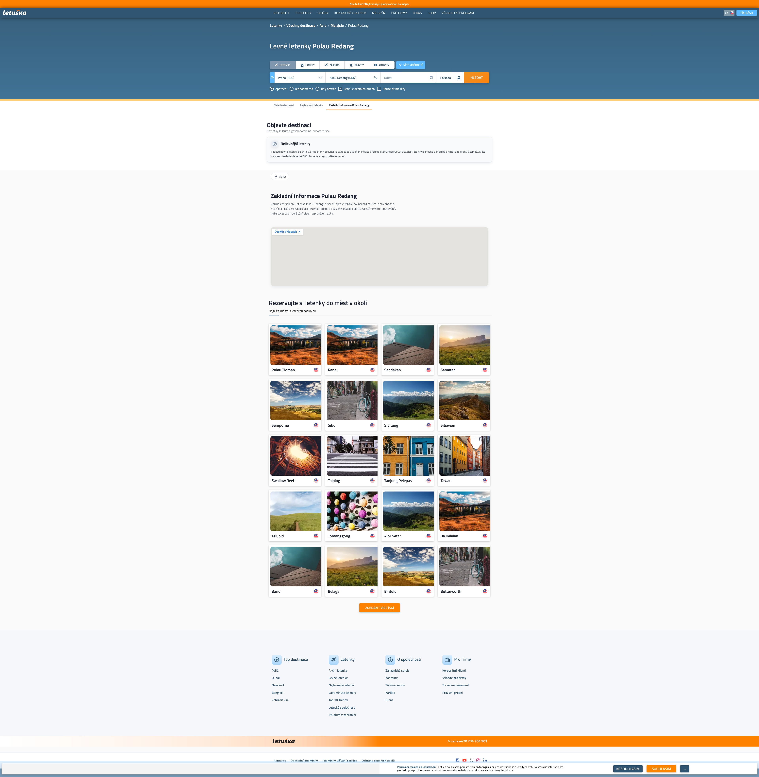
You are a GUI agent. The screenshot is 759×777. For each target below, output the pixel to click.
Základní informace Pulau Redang (349, 105)
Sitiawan (448, 425)
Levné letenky (338, 677)
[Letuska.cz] (15, 13)
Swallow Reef (283, 480)
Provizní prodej (452, 692)
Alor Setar (392, 536)
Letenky (276, 25)
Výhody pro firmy (454, 677)
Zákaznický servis (397, 670)
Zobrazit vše (280, 700)
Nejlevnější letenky (311, 105)
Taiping (334, 480)
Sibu (331, 425)
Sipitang (391, 425)
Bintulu (390, 591)
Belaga (333, 591)
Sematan (448, 369)
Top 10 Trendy (338, 700)
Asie (323, 25)
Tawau (446, 480)
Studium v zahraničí (342, 714)
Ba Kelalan (449, 536)
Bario (276, 591)
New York (278, 685)
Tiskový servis (395, 685)
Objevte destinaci (284, 105)
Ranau (333, 369)
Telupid (278, 536)
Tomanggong (339, 536)
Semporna (280, 425)
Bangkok (277, 692)
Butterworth (451, 591)
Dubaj (276, 677)
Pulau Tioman (283, 369)
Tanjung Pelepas (398, 480)
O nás (389, 700)
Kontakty (391, 677)
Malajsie (337, 25)
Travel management (455, 685)
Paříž (275, 670)
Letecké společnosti (342, 707)
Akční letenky (338, 670)
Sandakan (392, 369)
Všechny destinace (300, 25)
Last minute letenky (342, 692)
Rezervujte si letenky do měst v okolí (318, 302)
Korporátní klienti (454, 670)
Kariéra (390, 692)
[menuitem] (282, 13)
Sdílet (282, 176)
